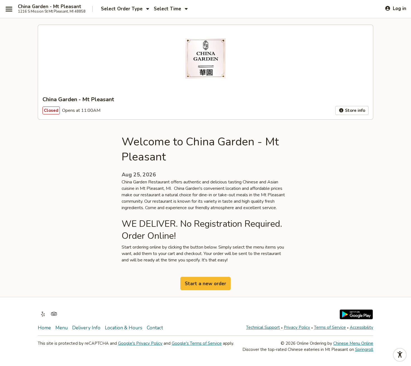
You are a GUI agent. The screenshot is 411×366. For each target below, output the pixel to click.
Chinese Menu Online (353, 343)
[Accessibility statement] (400, 355)
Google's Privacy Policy (140, 343)
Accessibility (361, 327)
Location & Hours (123, 328)
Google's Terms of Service (197, 343)
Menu (61, 328)
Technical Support (263, 327)
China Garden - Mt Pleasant (49, 7)
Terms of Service (330, 327)
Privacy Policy (297, 327)
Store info (354, 110)
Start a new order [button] (205, 283)
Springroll (364, 349)
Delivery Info (86, 328)
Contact (155, 328)
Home (44, 328)
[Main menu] (9, 9)
